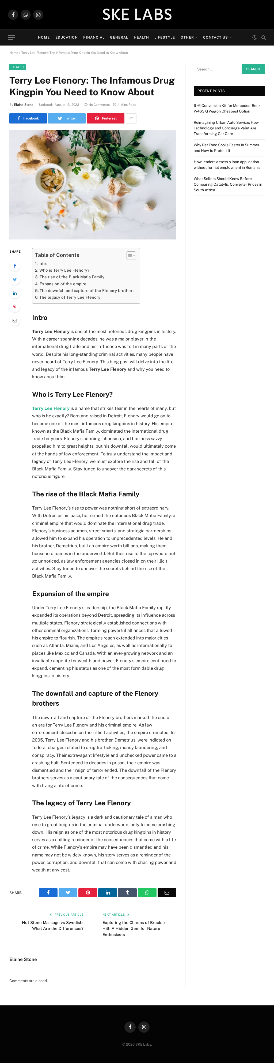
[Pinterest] (14, 306)
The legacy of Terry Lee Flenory (69, 297)
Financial (93, 37)
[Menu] (11, 38)
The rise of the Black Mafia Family (72, 277)
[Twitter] (14, 279)
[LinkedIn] (14, 293)
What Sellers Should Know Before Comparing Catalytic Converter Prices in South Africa (228, 184)
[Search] (263, 38)
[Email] (14, 320)
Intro (43, 263)
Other (187, 37)
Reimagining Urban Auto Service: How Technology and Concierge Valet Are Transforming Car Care (226, 128)
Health (141, 37)
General (119, 37)
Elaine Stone (23, 105)
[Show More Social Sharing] (131, 118)
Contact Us (215, 37)
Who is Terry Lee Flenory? (64, 270)
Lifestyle (164, 37)
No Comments (99, 105)
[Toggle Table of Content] (129, 255)
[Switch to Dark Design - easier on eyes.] (254, 37)
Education (66, 37)
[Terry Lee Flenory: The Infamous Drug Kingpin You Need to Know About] (92, 184)
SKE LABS (137, 15)
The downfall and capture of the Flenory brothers (87, 290)
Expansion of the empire (63, 284)
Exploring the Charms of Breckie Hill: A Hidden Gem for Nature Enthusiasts (133, 928)
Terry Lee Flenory (51, 408)
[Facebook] (14, 265)
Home (44, 37)
